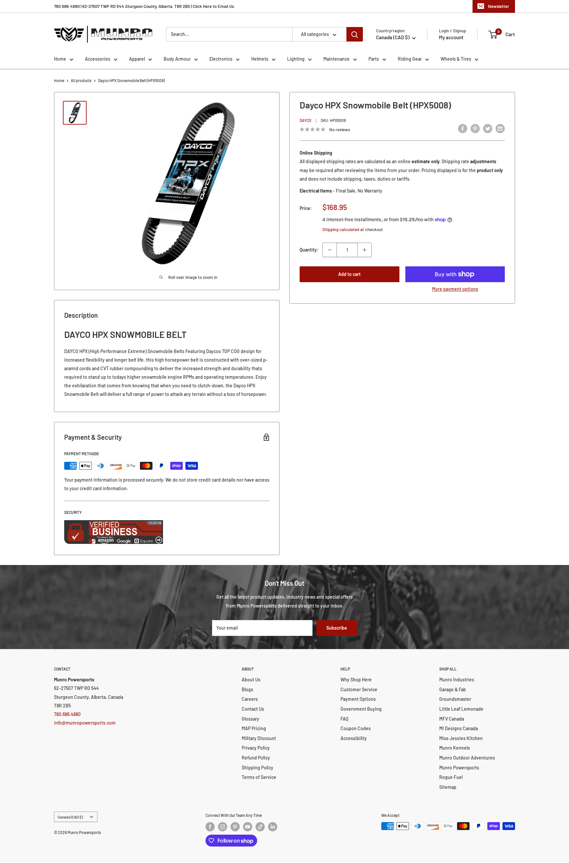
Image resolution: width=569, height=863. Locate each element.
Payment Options (358, 699)
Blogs (247, 689)
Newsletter (498, 6)
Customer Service (358, 689)
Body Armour (177, 59)
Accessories (97, 59)
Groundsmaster (455, 699)
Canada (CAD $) (70, 817)
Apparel (137, 59)
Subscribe (336, 628)
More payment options (455, 289)
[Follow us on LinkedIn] (272, 826)
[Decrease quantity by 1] (330, 250)
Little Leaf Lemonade (461, 709)
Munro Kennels (454, 748)
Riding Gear (410, 59)
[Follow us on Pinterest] (235, 826)
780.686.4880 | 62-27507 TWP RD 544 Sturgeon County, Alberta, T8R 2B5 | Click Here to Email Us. (144, 6)
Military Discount (259, 738)
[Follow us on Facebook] (210, 826)
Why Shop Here (356, 679)
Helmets (259, 59)
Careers (250, 699)
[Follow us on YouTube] (247, 826)
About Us (251, 679)
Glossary (250, 719)
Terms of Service (259, 777)
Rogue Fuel (451, 777)
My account (451, 37)
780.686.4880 (67, 714)
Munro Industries (456, 679)
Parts (373, 59)
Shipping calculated (340, 229)
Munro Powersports (459, 767)
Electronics (220, 59)
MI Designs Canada (458, 728)
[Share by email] (500, 128)
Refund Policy (256, 757)
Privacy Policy (256, 748)
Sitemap (447, 787)
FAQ (344, 719)
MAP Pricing (254, 728)
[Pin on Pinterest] (475, 128)
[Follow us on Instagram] (222, 826)
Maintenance (336, 59)
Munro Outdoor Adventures (467, 757)
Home (60, 59)
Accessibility (353, 738)
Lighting (296, 59)
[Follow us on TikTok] (260, 826)
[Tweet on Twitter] (487, 128)
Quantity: (309, 250)
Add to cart (349, 274)
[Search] (354, 34)
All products (81, 80)
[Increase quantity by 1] (364, 250)
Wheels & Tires (456, 59)
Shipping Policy (257, 767)
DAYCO (305, 120)
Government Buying (361, 709)
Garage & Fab (452, 689)
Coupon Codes (355, 728)
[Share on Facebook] (462, 128)
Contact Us (253, 709)
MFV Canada (451, 719)
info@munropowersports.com (85, 723)
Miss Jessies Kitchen (461, 738)
